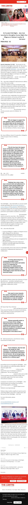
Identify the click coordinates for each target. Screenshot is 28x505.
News (6, 22)
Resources (23, 489)
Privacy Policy (9, 502)
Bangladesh (14, 207)
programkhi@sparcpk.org (7, 403)
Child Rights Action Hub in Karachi (18, 69)
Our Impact (14, 489)
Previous (3, 447)
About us (4, 489)
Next (25, 447)
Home (2, 22)
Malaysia (6, 207)
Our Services (9, 489)
